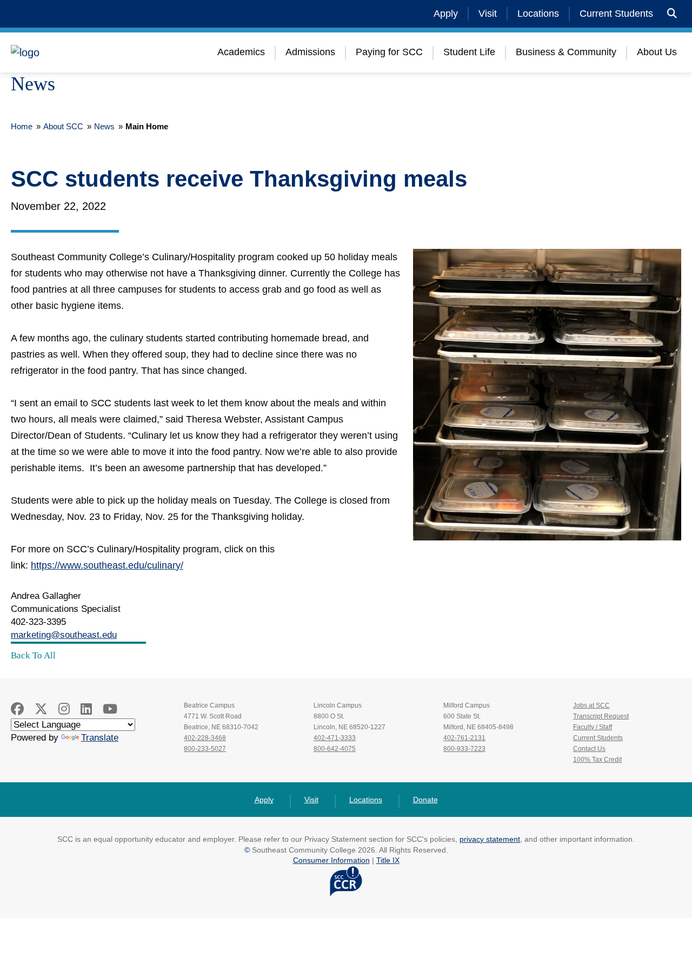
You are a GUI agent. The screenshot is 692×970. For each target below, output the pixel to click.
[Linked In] (86, 709)
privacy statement (490, 839)
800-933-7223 (464, 749)
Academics (241, 52)
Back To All (33, 655)
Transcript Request (601, 716)
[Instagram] (64, 709)
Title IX (388, 860)
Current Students (616, 13)
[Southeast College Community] (76, 52)
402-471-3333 (335, 738)
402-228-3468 (205, 738)
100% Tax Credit (597, 759)
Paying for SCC (389, 52)
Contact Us (589, 749)
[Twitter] (41, 709)
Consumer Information (331, 860)
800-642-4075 (335, 749)
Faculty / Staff (592, 727)
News (104, 126)
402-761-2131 (464, 738)
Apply (446, 13)
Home (21, 126)
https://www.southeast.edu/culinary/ (107, 565)
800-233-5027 (205, 749)
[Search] (672, 14)
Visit (487, 13)
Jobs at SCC (591, 705)
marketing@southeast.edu (64, 635)
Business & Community (566, 52)
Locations (538, 13)
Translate (99, 738)
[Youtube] (110, 709)
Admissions (310, 52)
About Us (657, 52)
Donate (425, 799)
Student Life (469, 52)
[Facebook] (17, 709)
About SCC (63, 126)
